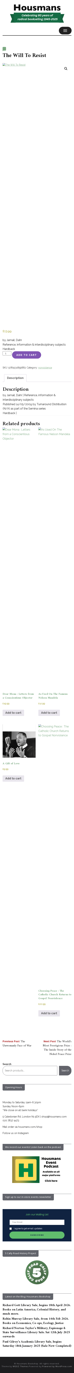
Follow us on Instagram (16, 1133)
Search (7, 1064)
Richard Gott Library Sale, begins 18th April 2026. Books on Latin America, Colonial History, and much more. (37, 1310)
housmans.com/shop (30, 1126)
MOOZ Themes (20, 1366)
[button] (66, 69)
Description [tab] (15, 378)
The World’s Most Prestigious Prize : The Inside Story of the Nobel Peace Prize (57, 1048)
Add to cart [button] (13, 712)
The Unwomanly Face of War (17, 1043)
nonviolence (45, 367)
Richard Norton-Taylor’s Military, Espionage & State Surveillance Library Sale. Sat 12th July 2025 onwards (36, 1332)
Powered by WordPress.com (57, 1366)
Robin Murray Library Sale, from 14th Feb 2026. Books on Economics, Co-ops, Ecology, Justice (36, 1321)
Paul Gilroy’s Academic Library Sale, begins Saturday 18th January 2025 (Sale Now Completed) (37, 1344)
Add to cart (26, 355)
